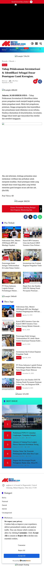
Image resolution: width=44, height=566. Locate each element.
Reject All (21, 550)
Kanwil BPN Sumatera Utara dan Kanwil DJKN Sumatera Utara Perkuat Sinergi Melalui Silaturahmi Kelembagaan (32, 243)
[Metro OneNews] (14, 43)
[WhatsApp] (40, 217)
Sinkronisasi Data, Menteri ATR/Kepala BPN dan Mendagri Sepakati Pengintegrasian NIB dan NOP (11, 243)
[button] (32, 43)
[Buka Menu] (36, 43)
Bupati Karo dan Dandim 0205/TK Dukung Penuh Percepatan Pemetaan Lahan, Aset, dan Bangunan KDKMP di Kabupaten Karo (32, 288)
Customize (21, 545)
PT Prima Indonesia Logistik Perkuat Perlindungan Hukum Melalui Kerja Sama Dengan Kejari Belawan (10, 288)
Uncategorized (7, 513)
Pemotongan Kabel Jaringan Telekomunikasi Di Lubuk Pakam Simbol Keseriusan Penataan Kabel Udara (11, 265)
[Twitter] (30, 217)
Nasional (5, 501)
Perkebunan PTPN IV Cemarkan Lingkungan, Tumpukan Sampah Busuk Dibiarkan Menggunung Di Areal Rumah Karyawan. (24, 434)
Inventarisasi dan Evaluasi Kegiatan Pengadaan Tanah (32, 264)
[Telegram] (35, 217)
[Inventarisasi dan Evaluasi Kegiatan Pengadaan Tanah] (32, 255)
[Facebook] (26, 217)
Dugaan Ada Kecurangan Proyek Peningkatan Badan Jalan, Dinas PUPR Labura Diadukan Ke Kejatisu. (26, 462)
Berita (4, 498)
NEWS (4, 509)
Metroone (4, 81)
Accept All (21, 556)
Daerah (5, 65)
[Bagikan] (40, 81)
